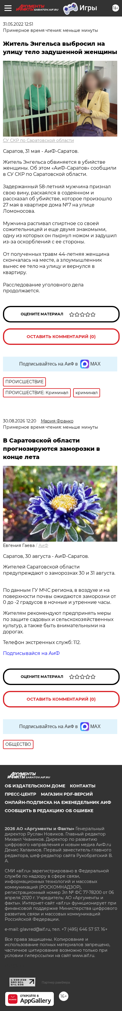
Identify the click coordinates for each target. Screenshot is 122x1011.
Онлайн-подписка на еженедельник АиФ (58, 802)
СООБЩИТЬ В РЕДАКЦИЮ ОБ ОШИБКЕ (49, 810)
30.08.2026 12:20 (19, 421)
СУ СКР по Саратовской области (38, 140)
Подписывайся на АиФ (31, 653)
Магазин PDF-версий (67, 794)
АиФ (43, 545)
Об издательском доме (35, 786)
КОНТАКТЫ (82, 786)
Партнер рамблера (56, 982)
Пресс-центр (20, 794)
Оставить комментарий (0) (61, 336)
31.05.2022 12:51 (18, 24)
